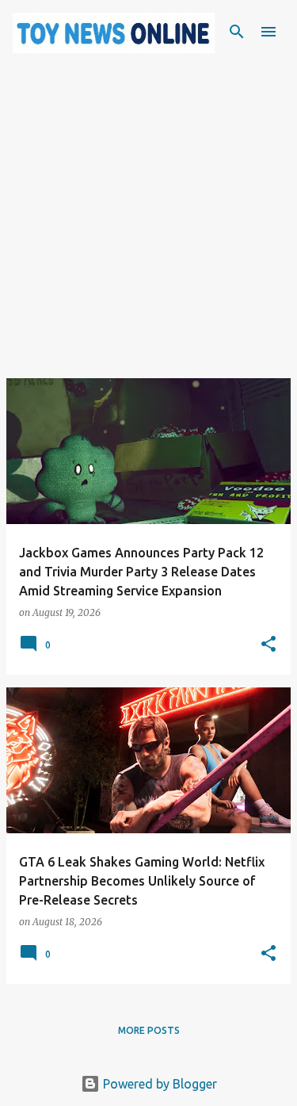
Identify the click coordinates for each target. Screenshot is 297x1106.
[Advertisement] (148, 229)
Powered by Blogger (158, 1084)
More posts (149, 1030)
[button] (268, 645)
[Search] (236, 32)
